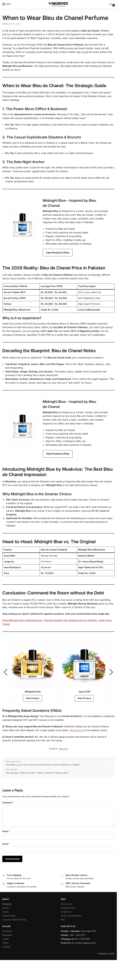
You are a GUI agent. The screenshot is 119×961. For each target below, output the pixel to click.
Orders (5, 907)
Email (5, 843)
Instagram (7, 935)
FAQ (63, 919)
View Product (32, 698)
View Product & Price (57, 252)
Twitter (5, 938)
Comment (7, 802)
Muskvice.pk (77, 730)
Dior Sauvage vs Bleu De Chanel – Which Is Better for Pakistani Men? (37, 772)
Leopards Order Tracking (14, 919)
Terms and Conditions (71, 915)
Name (6, 831)
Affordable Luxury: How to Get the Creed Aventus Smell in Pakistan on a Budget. (43, 764)
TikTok (5, 942)
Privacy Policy (9, 915)
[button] (111, 4)
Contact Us (66, 911)
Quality (5, 911)
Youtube (6, 946)
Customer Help (68, 907)
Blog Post (63, 748)
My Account (66, 903)
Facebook (6, 931)
